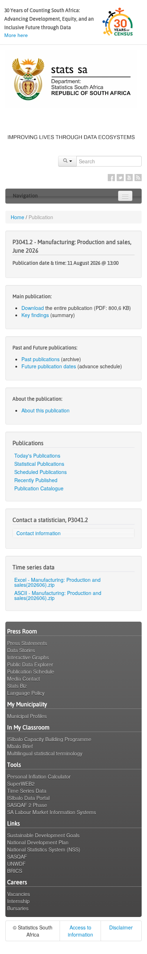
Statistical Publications (39, 463)
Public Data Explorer (30, 664)
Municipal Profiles (27, 716)
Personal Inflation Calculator (39, 776)
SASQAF (17, 856)
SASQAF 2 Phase (27, 804)
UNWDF (16, 863)
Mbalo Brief (20, 746)
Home (17, 217)
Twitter (120, 177)
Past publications (40, 359)
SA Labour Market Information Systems (51, 812)
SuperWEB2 (21, 783)
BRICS (14, 870)
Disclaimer (121, 927)
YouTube (129, 177)
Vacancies (18, 893)
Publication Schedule (30, 671)
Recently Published (35, 480)
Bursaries (18, 908)
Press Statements (27, 643)
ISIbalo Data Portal (28, 797)
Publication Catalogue (39, 488)
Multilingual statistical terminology (44, 753)
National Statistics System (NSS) (43, 849)
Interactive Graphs (28, 657)
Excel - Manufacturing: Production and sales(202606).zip (57, 582)
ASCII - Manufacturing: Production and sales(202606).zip (57, 595)
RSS (138, 177)
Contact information (38, 533)
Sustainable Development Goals (43, 835)
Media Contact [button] (23, 678)
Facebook (111, 177)
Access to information (80, 931)
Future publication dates (48, 366)
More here (16, 35)
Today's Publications (37, 455)
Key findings (35, 314)
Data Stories (21, 650)
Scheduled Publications (40, 471)
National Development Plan (38, 842)
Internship (18, 901)
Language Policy (26, 692)
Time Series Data (26, 790)
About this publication (45, 410)
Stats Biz (17, 685)
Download (32, 307)
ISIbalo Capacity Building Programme (49, 739)
